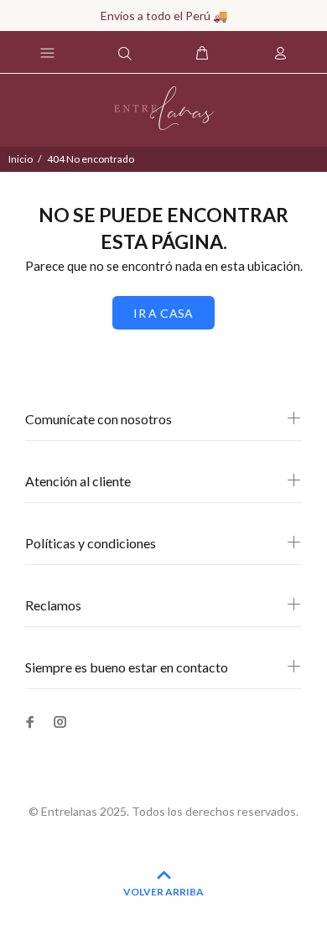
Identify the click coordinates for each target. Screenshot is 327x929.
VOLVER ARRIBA (163, 891)
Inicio (20, 159)
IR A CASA (163, 313)
